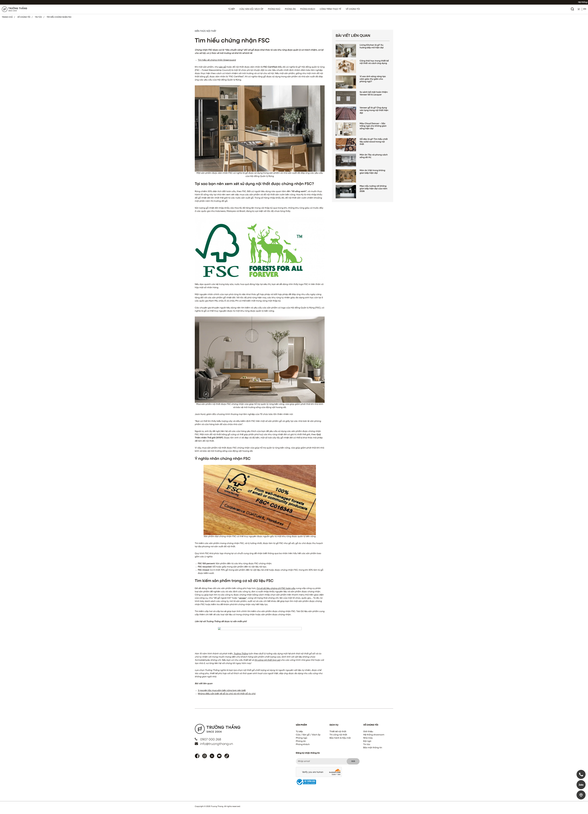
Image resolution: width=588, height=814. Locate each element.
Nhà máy (368, 738)
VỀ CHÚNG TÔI (353, 9)
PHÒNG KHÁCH (307, 9)
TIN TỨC (38, 17)
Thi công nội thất (338, 735)
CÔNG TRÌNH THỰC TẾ (330, 9)
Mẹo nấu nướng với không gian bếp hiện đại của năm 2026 (373, 189)
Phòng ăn (301, 741)
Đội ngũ (367, 741)
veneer (242, 598)
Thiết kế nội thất (338, 732)
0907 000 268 (210, 739)
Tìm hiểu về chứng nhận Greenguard (217, 60)
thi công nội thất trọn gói (267, 660)
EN (584, 9)
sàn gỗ (222, 67)
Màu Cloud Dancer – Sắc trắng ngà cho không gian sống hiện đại (373, 126)
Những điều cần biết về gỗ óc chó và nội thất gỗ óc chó (227, 694)
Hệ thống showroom (373, 735)
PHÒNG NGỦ (274, 9)
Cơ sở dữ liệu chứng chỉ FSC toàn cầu (276, 588)
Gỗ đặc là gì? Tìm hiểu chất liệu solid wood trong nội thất (374, 142)
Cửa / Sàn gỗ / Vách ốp (308, 735)
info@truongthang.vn (216, 744)
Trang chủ (7, 17)
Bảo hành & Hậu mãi (340, 738)
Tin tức (366, 744)
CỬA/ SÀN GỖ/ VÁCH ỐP (251, 9)
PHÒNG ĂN (290, 9)
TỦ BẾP (231, 9)
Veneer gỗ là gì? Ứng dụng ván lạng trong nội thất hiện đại (374, 110)
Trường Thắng (241, 654)
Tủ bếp (299, 732)
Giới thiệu (368, 732)
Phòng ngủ (301, 738)
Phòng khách (303, 744)
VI (579, 9)
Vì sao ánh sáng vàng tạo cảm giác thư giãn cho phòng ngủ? (373, 79)
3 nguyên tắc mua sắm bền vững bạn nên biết (222, 691)
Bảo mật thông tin (372, 748)
